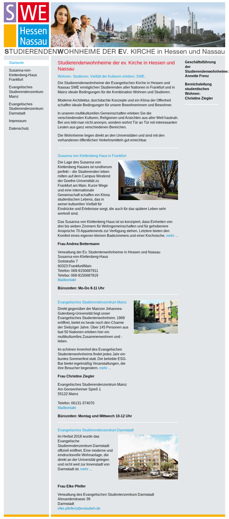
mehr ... (172, 235)
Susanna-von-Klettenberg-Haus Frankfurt (23, 75)
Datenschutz (19, 128)
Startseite (16, 63)
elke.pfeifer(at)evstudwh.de (79, 508)
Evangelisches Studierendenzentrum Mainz (26, 91)
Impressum (17, 121)
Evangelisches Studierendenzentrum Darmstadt (26, 108)
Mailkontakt (67, 280)
